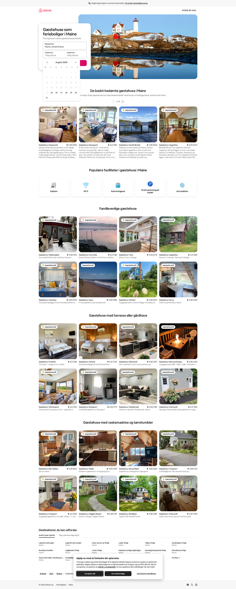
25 (52, 93)
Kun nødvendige (118, 574)
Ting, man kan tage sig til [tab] (69, 535)
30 (76, 93)
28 (66, 93)
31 (47, 98)
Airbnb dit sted (189, 10)
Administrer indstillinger (146, 574)
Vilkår (70, 585)
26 (56, 93)
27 (61, 93)
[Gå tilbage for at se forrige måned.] (47, 62)
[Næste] (123, 102)
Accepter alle (89, 574)
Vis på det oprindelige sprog (136, 3)
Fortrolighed (61, 585)
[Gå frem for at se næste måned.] (75, 62)
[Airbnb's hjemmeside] (45, 10)
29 (71, 93)
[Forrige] (113, 102)
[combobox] (65, 46)
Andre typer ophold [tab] (47, 535)
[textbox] (54, 55)
